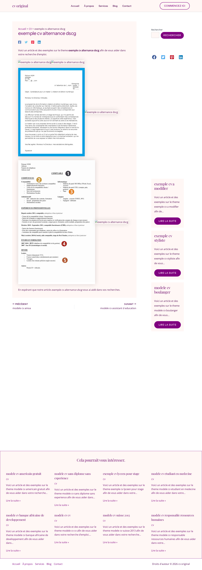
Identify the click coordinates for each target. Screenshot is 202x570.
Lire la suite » (13, 500)
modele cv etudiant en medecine (171, 474)
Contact (58, 564)
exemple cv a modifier (164, 186)
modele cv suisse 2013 (116, 515)
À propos (27, 564)
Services (39, 564)
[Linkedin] (39, 42)
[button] (175, 5)
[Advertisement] (167, 120)
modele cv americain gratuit (23, 474)
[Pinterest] (32, 42)
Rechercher (157, 29)
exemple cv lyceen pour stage (121, 474)
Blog (49, 564)
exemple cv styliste (163, 237)
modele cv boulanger (162, 289)
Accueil (16, 564)
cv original (20, 5)
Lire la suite (167, 221)
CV (7, 479)
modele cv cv (62, 515)
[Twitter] (26, 42)
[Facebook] (19, 42)
